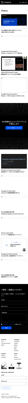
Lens (2, 341)
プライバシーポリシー (8, 324)
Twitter (3, 355)
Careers (16, 343)
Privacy (16, 357)
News (15, 347)
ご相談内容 (4, 312)
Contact (16, 350)
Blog (15, 349)
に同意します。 (12, 324)
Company (16, 341)
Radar (2, 345)
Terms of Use (17, 359)
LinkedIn (3, 357)
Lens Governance (5, 343)
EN (20, 2)
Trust (15, 355)
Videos (16, 345)
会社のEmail (4, 306)
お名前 (3, 300)
